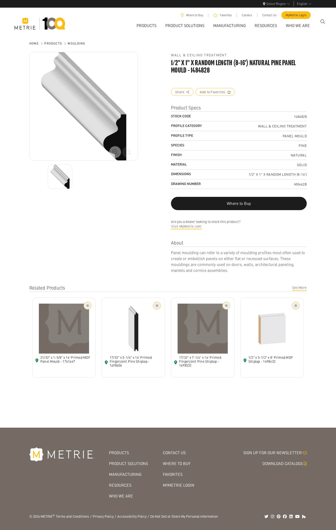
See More (299, 287)
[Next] (60, 176)
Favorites (226, 15)
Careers (247, 15)
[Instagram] (272, 516)
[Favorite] (88, 306)
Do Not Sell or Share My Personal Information (184, 516)
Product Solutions (128, 463)
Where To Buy (176, 463)
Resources (120, 485)
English (302, 3)
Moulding (76, 43)
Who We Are (121, 496)
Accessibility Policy (132, 516)
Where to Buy (194, 15)
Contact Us (269, 15)
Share (179, 92)
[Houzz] (303, 516)
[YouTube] (297, 516)
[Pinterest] (279, 516)
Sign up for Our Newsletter (272, 452)
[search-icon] (323, 22)
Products (53, 43)
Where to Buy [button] (239, 203)
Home (34, 43)
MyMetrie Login (296, 15)
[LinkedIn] (291, 516)
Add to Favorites (212, 92)
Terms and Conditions (72, 516)
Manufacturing (125, 474)
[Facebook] (285, 516)
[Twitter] (266, 516)
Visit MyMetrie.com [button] (186, 226)
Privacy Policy (103, 516)
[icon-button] (115, 152)
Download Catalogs (282, 463)
